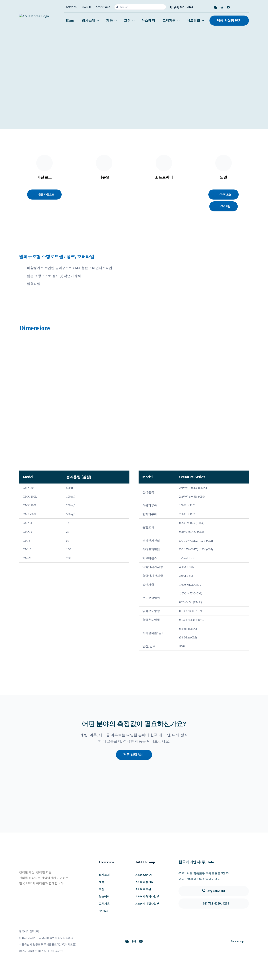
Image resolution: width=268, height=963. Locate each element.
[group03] (88, 799)
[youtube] (228, 7)
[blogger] (215, 7)
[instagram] (222, 7)
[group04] (42, 799)
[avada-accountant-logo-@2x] (34, 16)
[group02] (134, 799)
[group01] (180, 799)
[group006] (226, 799)
